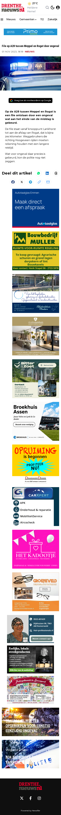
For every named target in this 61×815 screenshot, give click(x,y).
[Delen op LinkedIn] (47, 173)
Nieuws (11, 19)
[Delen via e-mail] (48, 182)
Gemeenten (26, 19)
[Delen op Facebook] (13, 182)
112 (42, 19)
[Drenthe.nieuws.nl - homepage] (13, 7)
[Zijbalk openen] (2, 19)
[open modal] (58, 7)
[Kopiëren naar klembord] (39, 182)
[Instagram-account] (39, 798)
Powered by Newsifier (30, 810)
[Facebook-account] (30, 798)
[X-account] (22, 798)
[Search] (47, 7)
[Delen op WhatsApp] (38, 173)
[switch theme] (52, 7)
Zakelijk (52, 19)
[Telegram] (30, 182)
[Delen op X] (22, 182)
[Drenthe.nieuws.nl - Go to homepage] (30, 786)
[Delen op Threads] (56, 173)
